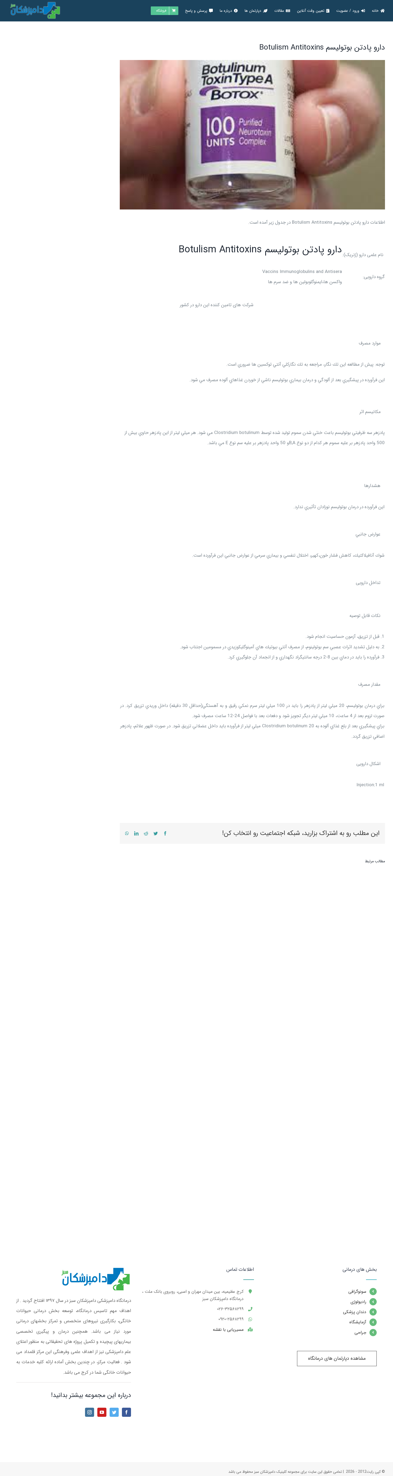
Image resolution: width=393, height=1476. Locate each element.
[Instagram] (89, 1412)
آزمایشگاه (357, 1322)
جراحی (360, 1332)
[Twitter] (114, 1412)
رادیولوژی (358, 1301)
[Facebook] (126, 1412)
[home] (94, 1272)
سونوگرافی (357, 1291)
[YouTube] (101, 1412)
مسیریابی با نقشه (228, 1329)
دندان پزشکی (354, 1312)
